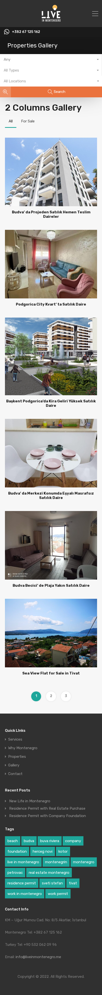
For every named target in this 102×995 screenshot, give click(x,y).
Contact (15, 774)
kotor (63, 851)
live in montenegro (23, 862)
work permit (58, 894)
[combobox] (51, 59)
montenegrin (56, 862)
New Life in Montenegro (29, 801)
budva (29, 841)
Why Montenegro (22, 748)
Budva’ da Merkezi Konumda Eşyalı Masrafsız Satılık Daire (51, 495)
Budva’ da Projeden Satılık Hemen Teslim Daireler (51, 214)
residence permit (21, 883)
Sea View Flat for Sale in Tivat (51, 673)
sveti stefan (52, 883)
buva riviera (49, 841)
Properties (17, 757)
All (11, 121)
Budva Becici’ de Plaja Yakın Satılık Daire (51, 585)
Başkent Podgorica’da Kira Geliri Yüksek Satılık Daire (51, 403)
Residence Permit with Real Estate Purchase (47, 808)
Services (15, 739)
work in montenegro (24, 894)
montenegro (83, 862)
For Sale (28, 121)
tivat (73, 883)
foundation (17, 851)
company (73, 841)
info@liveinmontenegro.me (38, 957)
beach (12, 841)
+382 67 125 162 (26, 32)
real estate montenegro (49, 872)
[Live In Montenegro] (51, 21)
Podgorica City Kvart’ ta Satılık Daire (51, 304)
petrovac (15, 872)
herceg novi (42, 851)
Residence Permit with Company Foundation (47, 816)
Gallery (13, 765)
